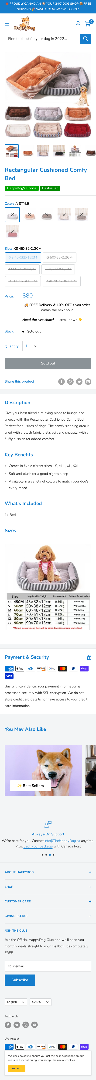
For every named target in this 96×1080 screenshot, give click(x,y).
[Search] (85, 39)
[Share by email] (88, 381)
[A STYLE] (12, 214)
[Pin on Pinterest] (70, 381)
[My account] (78, 23)
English (12, 1002)
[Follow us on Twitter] (17, 1025)
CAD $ (36, 1002)
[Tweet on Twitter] (79, 381)
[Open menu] (7, 24)
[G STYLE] (12, 231)
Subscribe (20, 980)
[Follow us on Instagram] (25, 1025)
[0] (87, 23)
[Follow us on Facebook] (8, 1025)
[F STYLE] (81, 214)
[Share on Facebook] (61, 381)
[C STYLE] (46, 214)
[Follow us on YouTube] (34, 1025)
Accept (17, 1068)
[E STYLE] (64, 214)
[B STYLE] (29, 214)
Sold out (48, 363)
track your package (38, 846)
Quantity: (12, 346)
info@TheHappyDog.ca (62, 840)
